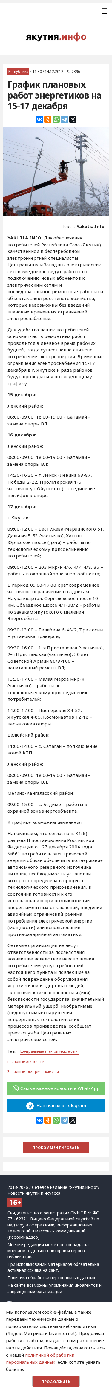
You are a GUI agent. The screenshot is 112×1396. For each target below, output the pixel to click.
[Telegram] (64, 119)
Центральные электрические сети (49, 1051)
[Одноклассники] (47, 119)
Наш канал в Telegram (60, 1105)
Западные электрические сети (33, 1071)
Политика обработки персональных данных (51, 1277)
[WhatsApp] (56, 119)
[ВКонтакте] (39, 119)
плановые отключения (27, 1061)
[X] (72, 119)
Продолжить (56, 1381)
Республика (18, 71)
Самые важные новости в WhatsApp (60, 1088)
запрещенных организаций (34, 1291)
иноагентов (86, 1285)
